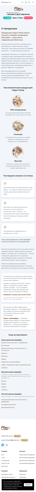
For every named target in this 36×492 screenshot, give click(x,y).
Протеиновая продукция (26, 463)
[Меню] (33, 2)
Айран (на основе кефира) (10, 362)
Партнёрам (22, 477)
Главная (4, 451)
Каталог (22, 451)
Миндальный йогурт (8, 404)
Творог (3, 387)
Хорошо (28, 484)
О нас (3, 457)
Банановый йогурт (8, 407)
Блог (2, 455)
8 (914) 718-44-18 (6, 436)
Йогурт (3, 381)
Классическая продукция (27, 455)
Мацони (4, 353)
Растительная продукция (27, 457)
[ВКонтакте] (6, 445)
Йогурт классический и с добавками (14, 342)
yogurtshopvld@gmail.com (10, 440)
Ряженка (4, 356)
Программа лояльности (8, 477)
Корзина (4, 471)
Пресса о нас (5, 463)
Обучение (22, 474)
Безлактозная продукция (27, 460)
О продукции (5, 460)
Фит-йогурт (5, 345)
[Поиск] (22, 2)
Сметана (4, 368)
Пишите (24, 440)
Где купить (4, 466)
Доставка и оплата (7, 474)
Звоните (17, 436)
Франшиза (23, 471)
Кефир (3, 359)
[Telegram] (2, 445)
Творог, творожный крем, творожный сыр (16, 365)
